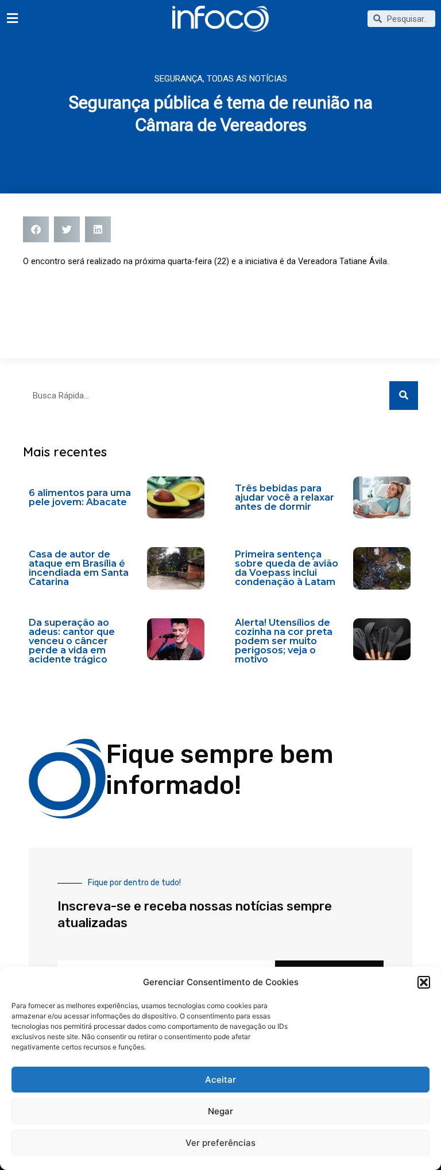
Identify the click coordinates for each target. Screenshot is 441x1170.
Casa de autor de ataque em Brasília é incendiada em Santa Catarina (79, 568)
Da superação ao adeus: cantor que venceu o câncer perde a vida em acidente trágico (72, 641)
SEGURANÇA (178, 78)
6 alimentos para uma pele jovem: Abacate (80, 497)
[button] (424, 982)
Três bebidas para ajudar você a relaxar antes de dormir (284, 497)
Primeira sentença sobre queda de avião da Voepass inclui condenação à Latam (286, 568)
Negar (220, 1111)
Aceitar (220, 1079)
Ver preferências (220, 1142)
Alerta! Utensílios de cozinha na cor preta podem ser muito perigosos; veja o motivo (283, 641)
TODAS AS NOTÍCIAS (247, 78)
